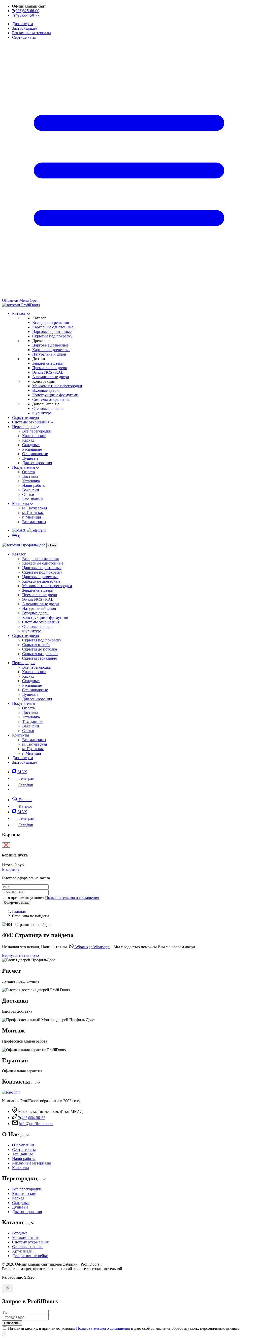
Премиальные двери (49, 368)
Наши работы (34, 485)
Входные (19, 1233)
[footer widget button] (33, 1083)
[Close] (7, 1288)
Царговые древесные (50, 345)
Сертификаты (24, 37)
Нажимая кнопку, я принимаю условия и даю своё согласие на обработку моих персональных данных (123, 1328)
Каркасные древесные (51, 350)
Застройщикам (24, 28)
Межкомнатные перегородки (57, 386)
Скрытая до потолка (39, 649)
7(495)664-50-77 (25, 15)
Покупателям (24, 467)
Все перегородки (36, 431)
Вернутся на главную (20, 955)
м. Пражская (33, 512)
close (52, 545)
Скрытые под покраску (52, 336)
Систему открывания (30, 1242)
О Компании (23, 1145)
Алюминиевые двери (50, 377)
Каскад (28, 440)
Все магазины (34, 522)
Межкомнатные (25, 1237)
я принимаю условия (53, 897)
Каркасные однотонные (52, 327)
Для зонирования (37, 463)
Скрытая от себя (36, 644)
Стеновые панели (47, 408)
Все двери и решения (50, 322)
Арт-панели (22, 1251)
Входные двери (45, 390)
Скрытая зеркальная (39, 658)
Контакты (21, 503)
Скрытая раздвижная (40, 654)
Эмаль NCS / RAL (47, 372)
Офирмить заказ (16, 902)
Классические (34, 436)
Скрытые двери (25, 417)
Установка (31, 481)
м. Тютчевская (34, 508)
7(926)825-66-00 (25, 11)
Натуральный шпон (49, 354)
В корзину (11, 869)
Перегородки (24, 426)
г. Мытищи (31, 517)
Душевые (30, 458)
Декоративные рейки (30, 1256)
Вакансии (30, 490)
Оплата (28, 472)
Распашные (32, 449)
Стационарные (35, 454)
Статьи (28, 494)
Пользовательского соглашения (72, 897)
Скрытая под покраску (41, 640)
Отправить (12, 1323)
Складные (31, 445)
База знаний (32, 499)
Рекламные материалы (31, 33)
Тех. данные (32, 721)
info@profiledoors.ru (36, 1123)
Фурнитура (42, 413)
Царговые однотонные (52, 331)
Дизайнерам (22, 24)
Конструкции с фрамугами (55, 395)
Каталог (19, 313)
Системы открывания (51, 399)
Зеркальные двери (47, 363)
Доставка (30, 476)
